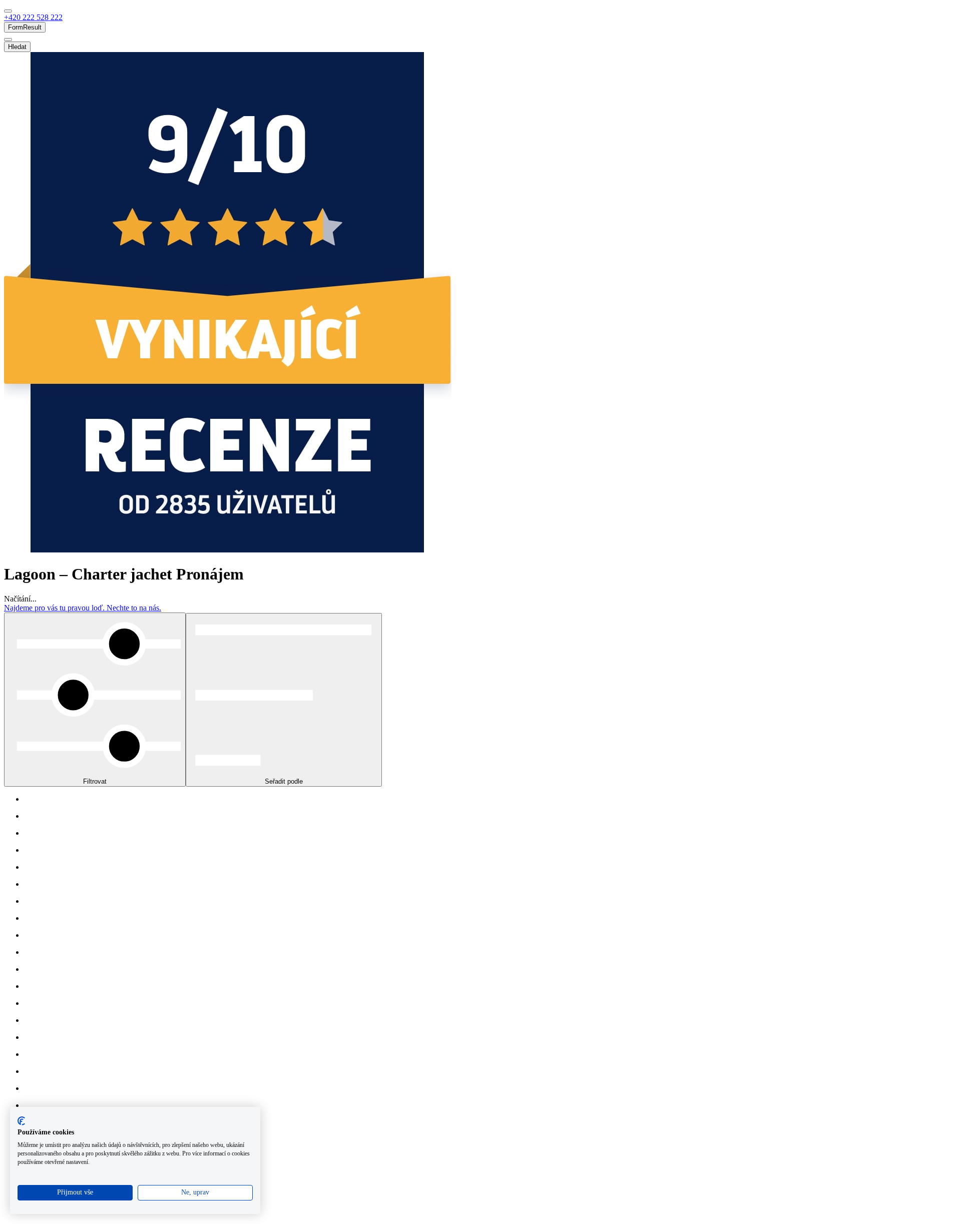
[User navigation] (8, 39)
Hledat (17, 47)
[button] (33, 17)
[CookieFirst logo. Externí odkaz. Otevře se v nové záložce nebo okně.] (21, 1120)
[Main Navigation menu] (8, 11)
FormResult (25, 27)
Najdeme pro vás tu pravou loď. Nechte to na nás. (82, 607)
